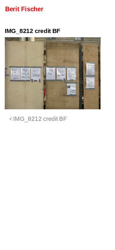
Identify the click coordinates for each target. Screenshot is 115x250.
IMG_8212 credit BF (39, 118)
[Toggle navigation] (101, 9)
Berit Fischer (24, 9)
